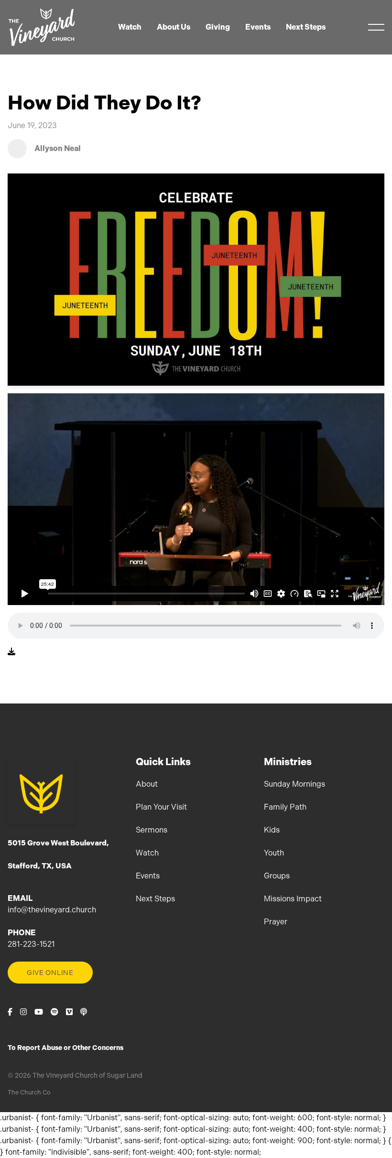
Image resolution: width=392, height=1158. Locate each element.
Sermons (151, 829)
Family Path (285, 807)
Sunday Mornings (294, 784)
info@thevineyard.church (52, 909)
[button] (376, 27)
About (147, 784)
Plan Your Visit (161, 807)
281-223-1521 (31, 944)
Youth (274, 852)
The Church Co (29, 1092)
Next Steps (155, 898)
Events (148, 875)
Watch (147, 852)
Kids (272, 829)
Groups (277, 875)
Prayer (275, 921)
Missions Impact (293, 898)
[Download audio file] (11, 652)
